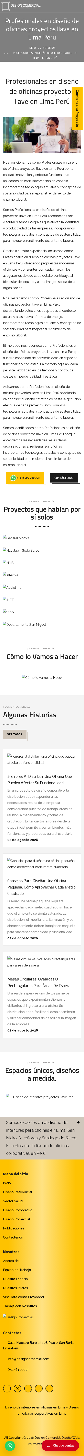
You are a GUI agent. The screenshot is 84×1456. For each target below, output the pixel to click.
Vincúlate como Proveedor (23, 1297)
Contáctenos (13, 1237)
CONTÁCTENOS (64, 478)
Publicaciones (13, 1228)
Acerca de (11, 1261)
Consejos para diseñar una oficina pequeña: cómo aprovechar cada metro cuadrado (41, 887)
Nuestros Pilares (15, 1288)
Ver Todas (14, 734)
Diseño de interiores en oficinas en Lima (35, 1407)
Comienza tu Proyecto (77, 108)
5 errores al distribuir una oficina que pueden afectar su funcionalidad (39, 779)
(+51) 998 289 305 (28, 478)
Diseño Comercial (16, 1219)
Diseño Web (70, 1438)
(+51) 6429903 (18, 1370)
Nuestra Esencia (15, 1279)
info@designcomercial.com (28, 1359)
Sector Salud (13, 1201)
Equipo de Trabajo (17, 1270)
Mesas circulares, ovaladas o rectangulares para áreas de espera (39, 982)
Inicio (32, 48)
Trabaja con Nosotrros (20, 1306)
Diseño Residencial (17, 1192)
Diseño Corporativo (17, 1210)
